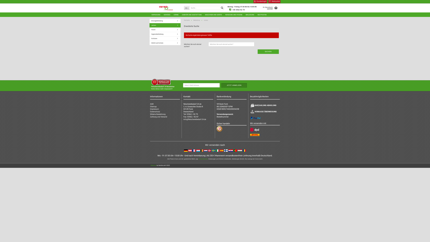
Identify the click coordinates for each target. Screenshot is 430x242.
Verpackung (155, 15)
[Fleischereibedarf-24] (166, 7)
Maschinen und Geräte (213, 15)
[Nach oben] (423, 238)
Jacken (153, 25)
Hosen (153, 29)
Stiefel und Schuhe (157, 43)
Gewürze (167, 15)
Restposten (262, 15)
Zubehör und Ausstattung (192, 15)
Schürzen (154, 38)
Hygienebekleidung (157, 34)
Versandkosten (203, 159)
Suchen (268, 51)
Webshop (153, 165)
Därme (176, 15)
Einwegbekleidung (157, 21)
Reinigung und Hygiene (233, 15)
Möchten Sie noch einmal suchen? (192, 45)
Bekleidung (250, 15)
